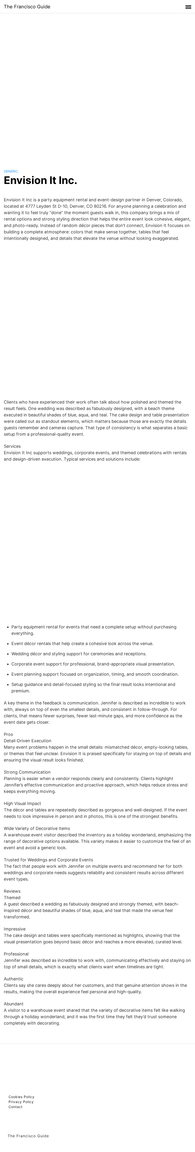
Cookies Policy (21, 1097)
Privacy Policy (21, 1102)
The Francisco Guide (27, 6)
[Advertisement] (97, 86)
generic (11, 171)
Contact (16, 1107)
